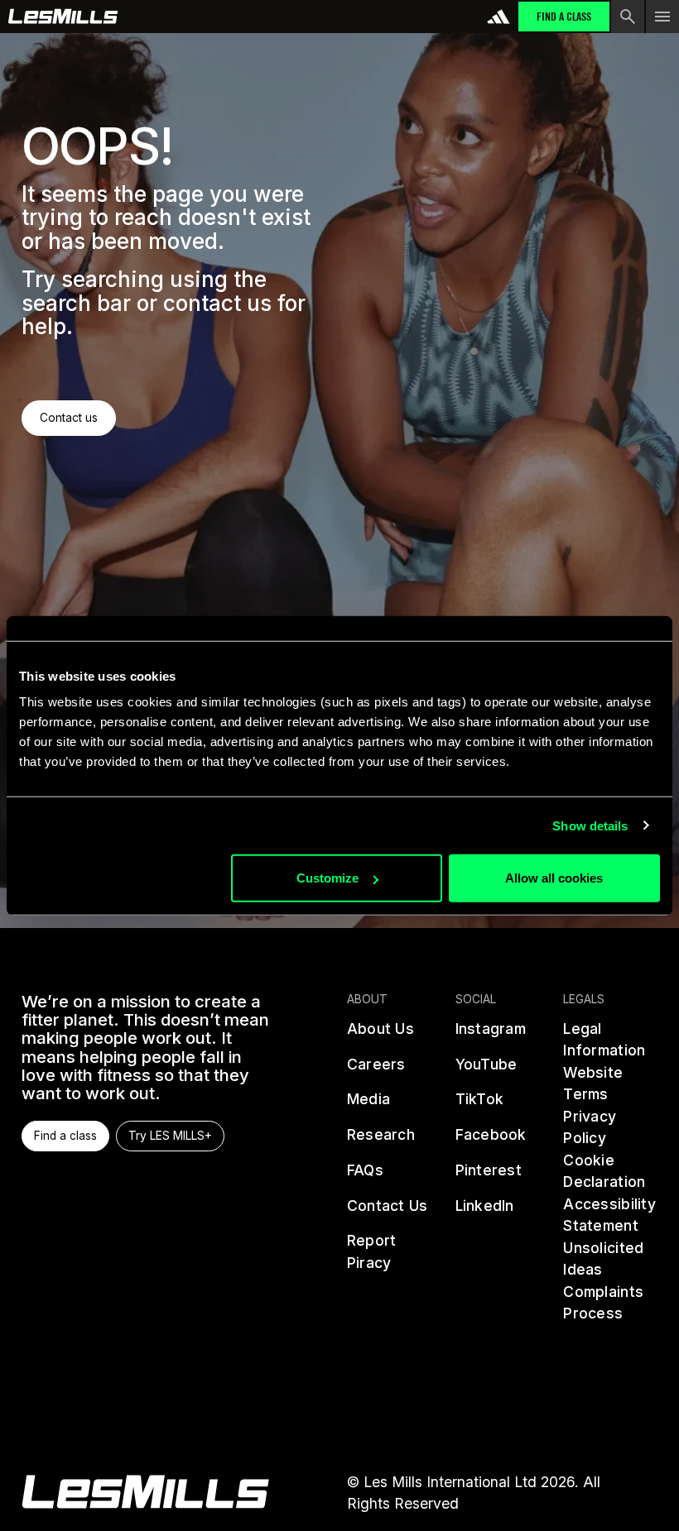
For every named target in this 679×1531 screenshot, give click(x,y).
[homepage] (145, 1492)
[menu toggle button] (662, 16)
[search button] (627, 16)
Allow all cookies (554, 878)
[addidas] (498, 16)
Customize (327, 878)
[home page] (63, 16)
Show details (590, 825)
